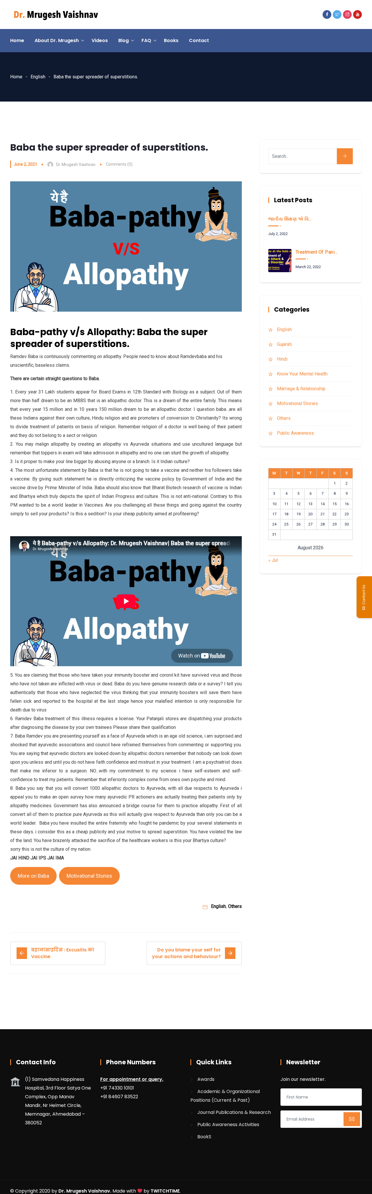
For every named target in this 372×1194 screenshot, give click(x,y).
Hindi (282, 359)
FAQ (146, 40)
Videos (100, 40)
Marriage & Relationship (301, 388)
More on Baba (33, 876)
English (38, 77)
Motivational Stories (89, 876)
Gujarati (284, 344)
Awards (205, 1079)
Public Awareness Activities (228, 1124)
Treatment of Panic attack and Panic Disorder (318, 252)
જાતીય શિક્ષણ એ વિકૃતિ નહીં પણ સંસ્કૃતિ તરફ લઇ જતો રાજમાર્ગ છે (290, 219)
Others (235, 906)
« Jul (273, 560)
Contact (199, 40)
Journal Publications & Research (234, 1112)
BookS (204, 1136)
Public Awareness (295, 433)
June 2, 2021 (25, 164)
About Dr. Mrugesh (57, 40)
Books (171, 40)
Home (17, 40)
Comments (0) (119, 164)
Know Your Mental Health (302, 374)
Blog (123, 40)
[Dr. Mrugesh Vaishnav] (55, 15)
